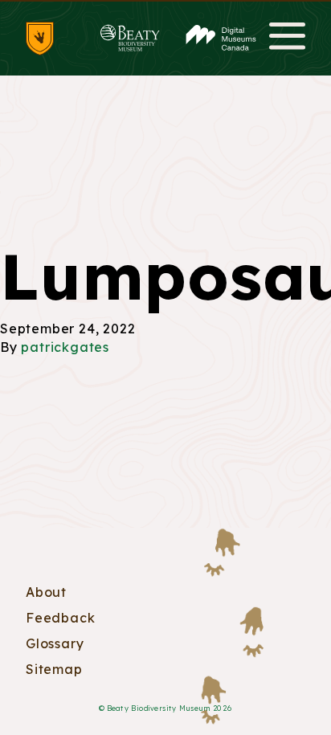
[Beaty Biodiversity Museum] (130, 37)
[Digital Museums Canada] (221, 38)
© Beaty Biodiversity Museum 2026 (166, 708)
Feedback (60, 618)
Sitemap (54, 669)
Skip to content (165, 1)
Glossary (55, 643)
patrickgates (65, 347)
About (46, 592)
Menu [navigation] (287, 37)
